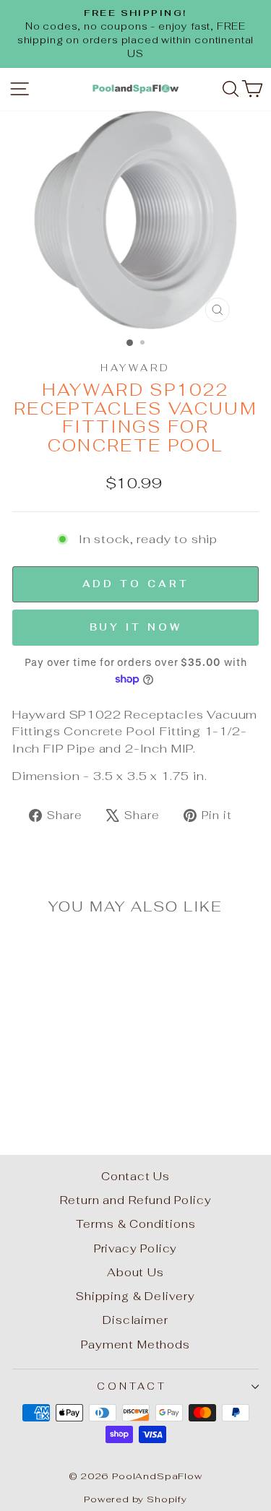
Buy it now (136, 627)
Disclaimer (135, 1320)
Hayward (135, 368)
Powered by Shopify (135, 1499)
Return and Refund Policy (136, 1200)
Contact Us (135, 1176)
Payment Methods (135, 1344)
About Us (135, 1272)
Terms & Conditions (136, 1224)
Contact (132, 1386)
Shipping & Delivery (135, 1296)
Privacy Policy (136, 1248)
